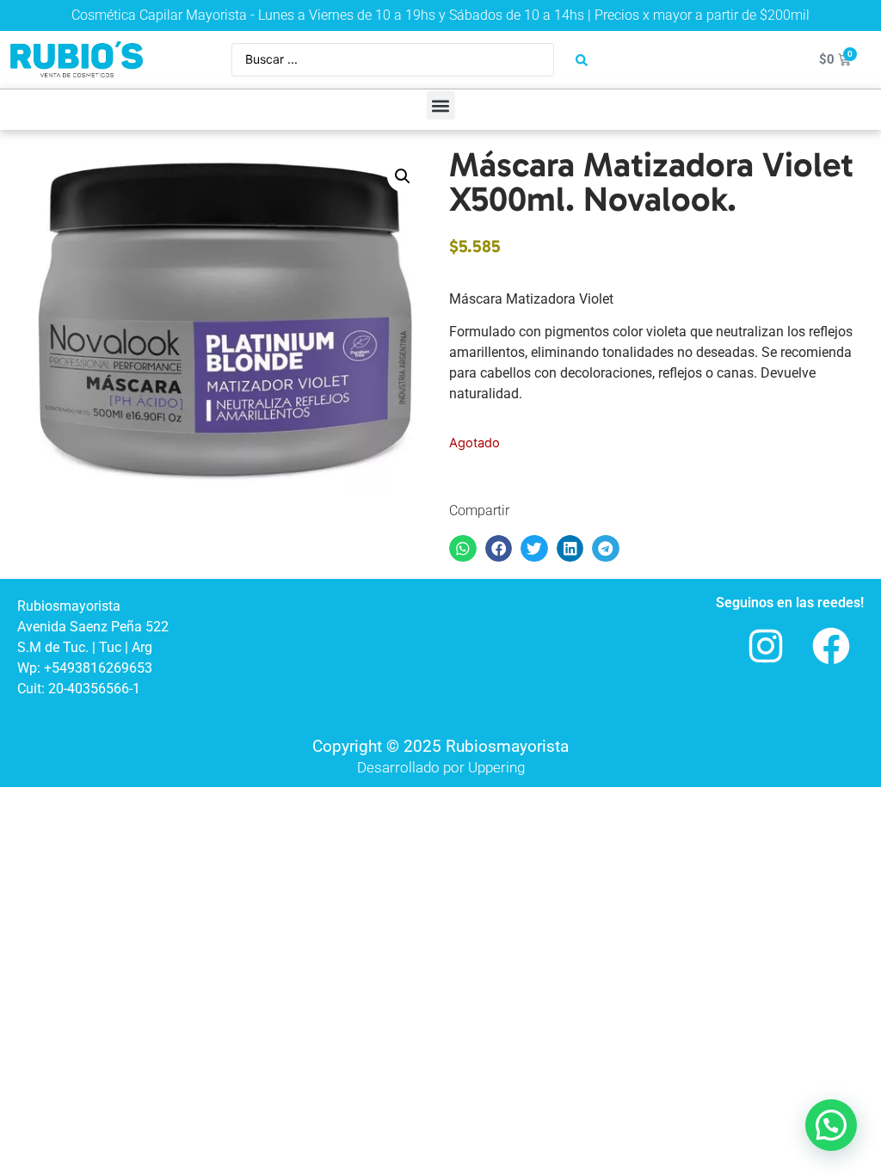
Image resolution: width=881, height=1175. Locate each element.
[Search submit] (582, 60)
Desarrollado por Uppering (441, 767)
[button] (441, 105)
